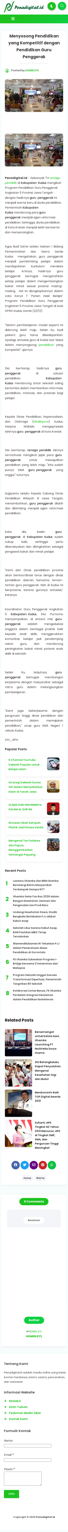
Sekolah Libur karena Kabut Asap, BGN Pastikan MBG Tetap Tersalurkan (35, 932)
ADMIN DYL (34, 1336)
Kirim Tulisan (18, 1407)
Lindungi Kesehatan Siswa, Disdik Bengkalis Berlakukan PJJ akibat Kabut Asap (35, 916)
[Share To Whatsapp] (52, 1165)
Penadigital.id (45, 1517)
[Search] (62, 6)
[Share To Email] (34, 1165)
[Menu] (35, 18)
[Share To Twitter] (24, 1165)
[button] (52, 6)
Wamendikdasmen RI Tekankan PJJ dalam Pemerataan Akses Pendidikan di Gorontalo (36, 948)
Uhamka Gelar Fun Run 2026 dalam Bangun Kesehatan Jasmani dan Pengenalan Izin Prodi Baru (36, 901)
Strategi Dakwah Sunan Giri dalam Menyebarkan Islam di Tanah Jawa (26, 787)
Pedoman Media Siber (25, 1413)
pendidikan (46, 345)
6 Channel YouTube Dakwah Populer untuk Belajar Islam (24, 764)
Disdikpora (41, 422)
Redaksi (15, 1401)
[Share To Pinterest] (43, 1165)
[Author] (34, 1331)
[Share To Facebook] (15, 1165)
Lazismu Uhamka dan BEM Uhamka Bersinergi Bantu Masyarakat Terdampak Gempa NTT (36, 885)
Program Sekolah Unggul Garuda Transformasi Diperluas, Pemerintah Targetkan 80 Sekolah (37, 979)
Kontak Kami (18, 1419)
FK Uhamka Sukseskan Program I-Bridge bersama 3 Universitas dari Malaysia (35, 964)
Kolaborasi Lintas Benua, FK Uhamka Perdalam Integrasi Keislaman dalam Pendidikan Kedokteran (37, 995)
